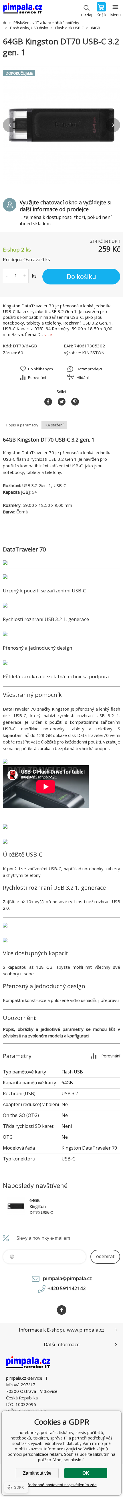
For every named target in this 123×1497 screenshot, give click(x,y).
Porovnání (37, 377)
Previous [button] (10, 125)
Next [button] (113, 125)
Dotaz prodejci (89, 368)
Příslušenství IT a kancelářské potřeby (46, 22)
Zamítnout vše (37, 1473)
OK (85, 1473)
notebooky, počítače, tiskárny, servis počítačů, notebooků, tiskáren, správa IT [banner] (22, 10)
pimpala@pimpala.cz (67, 1278)
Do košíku (81, 276)
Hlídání (83, 377)
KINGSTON (93, 352)
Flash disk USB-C (69, 27)
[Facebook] (61, 1310)
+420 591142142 (66, 1288)
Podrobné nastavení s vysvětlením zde (62, 1484)
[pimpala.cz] (4, 22)
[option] (61, 125)
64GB (95, 27)
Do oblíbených (40, 368)
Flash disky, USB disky (29, 27)
